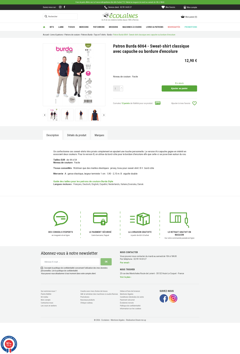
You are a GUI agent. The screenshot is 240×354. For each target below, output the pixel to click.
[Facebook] (64, 7)
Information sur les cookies (130, 309)
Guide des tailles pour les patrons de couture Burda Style (83, 181)
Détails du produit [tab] (76, 135)
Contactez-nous (47, 303)
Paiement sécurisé (127, 300)
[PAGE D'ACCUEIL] (44, 27)
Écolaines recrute (127, 303)
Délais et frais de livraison (130, 291)
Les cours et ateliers (49, 306)
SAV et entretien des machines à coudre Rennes (99, 294)
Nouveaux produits (87, 300)
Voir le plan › (125, 277)
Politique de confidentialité (130, 306)
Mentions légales (126, 294)
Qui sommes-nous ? (48, 291)
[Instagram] (60, 7)
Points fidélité (46, 294)
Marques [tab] (99, 135)
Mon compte (45, 300)
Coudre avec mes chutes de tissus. (94, 291)
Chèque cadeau (86, 303)
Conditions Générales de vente (132, 297)
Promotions (84, 297)
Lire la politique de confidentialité (65, 271)
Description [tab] (52, 135)
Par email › (125, 263)
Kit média (44, 297)
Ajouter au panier (179, 88)
